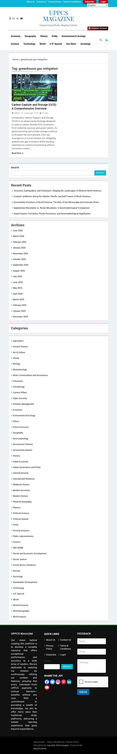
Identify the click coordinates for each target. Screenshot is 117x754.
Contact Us (41, 2)
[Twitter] (52, 681)
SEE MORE (18, 548)
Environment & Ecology (73, 36)
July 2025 (17, 276)
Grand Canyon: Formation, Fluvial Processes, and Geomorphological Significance (52, 213)
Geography (30, 36)
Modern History (20, 496)
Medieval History (21, 484)
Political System (21, 519)
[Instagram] (58, 681)
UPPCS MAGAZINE (58, 15)
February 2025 (19, 305)
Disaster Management (23, 404)
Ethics (16, 421)
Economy (15, 36)
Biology (17, 90)
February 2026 (19, 242)
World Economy (20, 605)
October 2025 (19, 259)
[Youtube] (46, 687)
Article (16, 358)
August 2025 (19, 270)
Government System (22, 450)
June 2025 (18, 282)
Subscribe (51, 654)
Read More (16, 153)
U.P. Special (56, 44)
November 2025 (20, 253)
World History (19, 616)
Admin (17, 112)
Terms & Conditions (72, 2)
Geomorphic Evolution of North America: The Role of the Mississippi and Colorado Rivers (56, 202)
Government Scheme (23, 444)
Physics (42, 94)
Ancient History (20, 346)
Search (15, 167)
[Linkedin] (69, 681)
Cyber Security (20, 398)
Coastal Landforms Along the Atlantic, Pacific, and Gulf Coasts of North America (52, 196)
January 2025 (19, 311)
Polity (55, 36)
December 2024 (20, 316)
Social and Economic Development (29, 553)
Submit (83, 691)
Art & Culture (19, 352)
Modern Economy (21, 490)
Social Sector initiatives (24, 565)
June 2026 (18, 230)
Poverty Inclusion (21, 530)
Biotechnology (31, 90)
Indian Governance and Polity (27, 467)
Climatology (19, 387)
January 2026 (19, 247)
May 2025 (17, 288)
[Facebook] (46, 681)
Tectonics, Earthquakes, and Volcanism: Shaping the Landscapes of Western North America (57, 190)
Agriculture (18, 341)
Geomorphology (20, 438)
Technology (29, 44)
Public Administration (23, 536)
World (43, 44)
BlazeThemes (40, 748)
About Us (30, 2)
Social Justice (20, 559)
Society (16, 571)
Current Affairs (20, 392)
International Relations (24, 479)
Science (15, 44)
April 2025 (18, 294)
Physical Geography (22, 501)
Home (15, 59)
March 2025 (18, 299)
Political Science (21, 513)
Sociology (85, 44)
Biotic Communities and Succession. (30, 375)
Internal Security (20, 473)
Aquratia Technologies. (58, 745)
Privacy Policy (54, 2)
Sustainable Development (25, 582)
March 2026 (18, 236)
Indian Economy (20, 461)
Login (63, 654)
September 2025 (20, 265)
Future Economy (21, 427)
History (44, 36)
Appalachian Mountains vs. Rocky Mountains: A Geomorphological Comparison (52, 208)
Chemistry (45, 90)
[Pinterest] (63, 681)
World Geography (21, 611)
